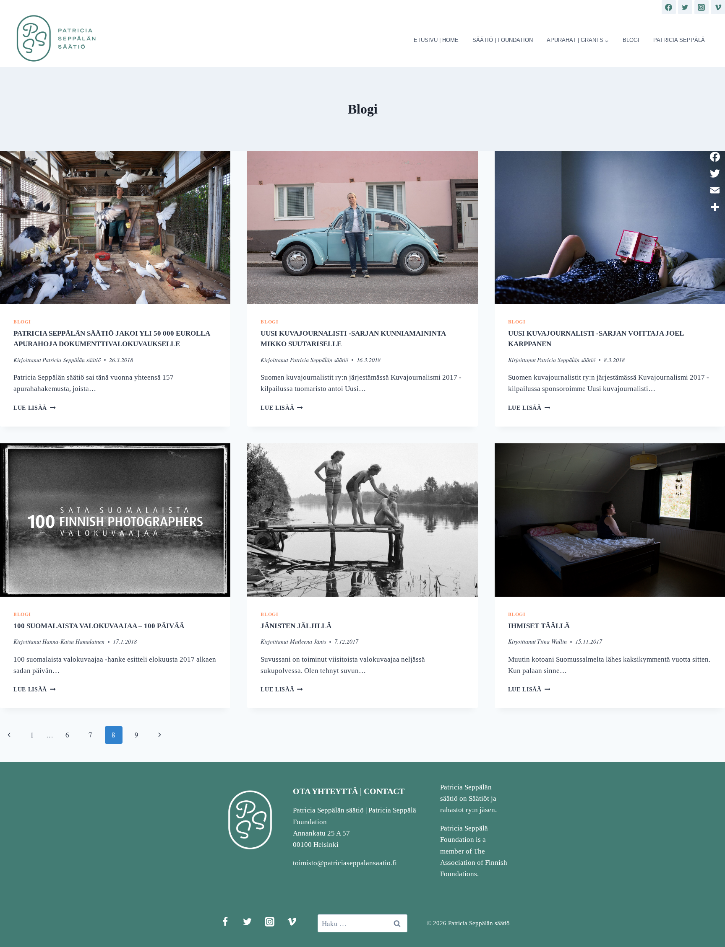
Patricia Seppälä (679, 40)
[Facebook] (669, 7)
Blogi (631, 40)
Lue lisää (34, 408)
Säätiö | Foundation (502, 40)
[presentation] (115, 227)
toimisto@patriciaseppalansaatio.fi (345, 863)
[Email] (715, 190)
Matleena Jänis (308, 641)
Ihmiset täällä (539, 626)
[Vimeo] (718, 7)
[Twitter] (685, 7)
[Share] (715, 207)
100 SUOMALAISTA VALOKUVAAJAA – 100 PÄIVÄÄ (98, 626)
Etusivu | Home (436, 40)
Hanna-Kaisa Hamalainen (73, 641)
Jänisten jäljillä (296, 626)
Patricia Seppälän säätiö (71, 360)
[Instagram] (701, 7)
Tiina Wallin (552, 641)
